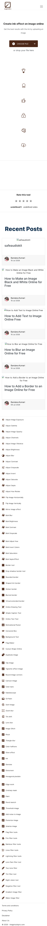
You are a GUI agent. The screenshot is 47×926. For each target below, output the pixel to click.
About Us (5, 921)
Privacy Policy (7, 911)
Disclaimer (6, 916)
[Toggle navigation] (41, 6)
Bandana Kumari (18, 258)
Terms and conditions (10, 906)
